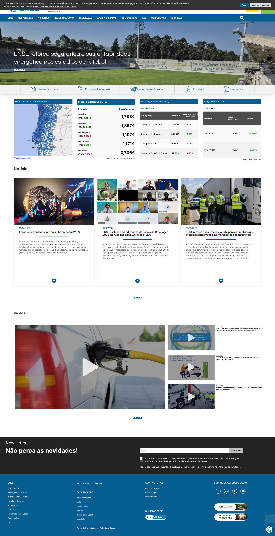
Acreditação (12, 505)
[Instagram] (218, 491)
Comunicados (82, 506)
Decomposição (126, 109)
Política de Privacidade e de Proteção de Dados (96, 528)
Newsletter (81, 519)
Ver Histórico (147, 108)
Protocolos (12, 510)
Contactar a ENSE (152, 488)
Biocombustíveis (237, 89)
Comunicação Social (85, 515)
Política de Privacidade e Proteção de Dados (185, 461)
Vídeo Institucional (84, 498)
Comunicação (129, 18)
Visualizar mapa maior (22, 158)
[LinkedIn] (226, 491)
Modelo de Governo (15, 501)
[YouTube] (242, 491)
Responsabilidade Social (18, 514)
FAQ (144, 18)
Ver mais (137, 297)
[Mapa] (43, 130)
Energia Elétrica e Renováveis (151, 89)
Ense (10, 18)
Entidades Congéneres (90, 484)
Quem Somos (13, 488)
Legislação (85, 18)
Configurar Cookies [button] (260, 5)
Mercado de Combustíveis (97, 89)
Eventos (80, 511)
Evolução (82, 109)
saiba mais (19, 69)
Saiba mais (209, 108)
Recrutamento (151, 497)
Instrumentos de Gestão (18, 497)
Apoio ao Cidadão (107, 18)
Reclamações (13, 518)
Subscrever (236, 450)
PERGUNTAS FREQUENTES (225, 517)
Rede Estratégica (64, 18)
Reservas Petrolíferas (47, 89)
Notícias (80, 502)
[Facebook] (234, 491)
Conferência (158, 18)
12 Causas (176, 18)
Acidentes (44, 18)
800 (149, 517)
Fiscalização (25, 18)
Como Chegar (150, 493)
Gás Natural (198, 89)
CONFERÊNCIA (225, 507)
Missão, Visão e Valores (17, 493)
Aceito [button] (245, 5)
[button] (246, 39)
